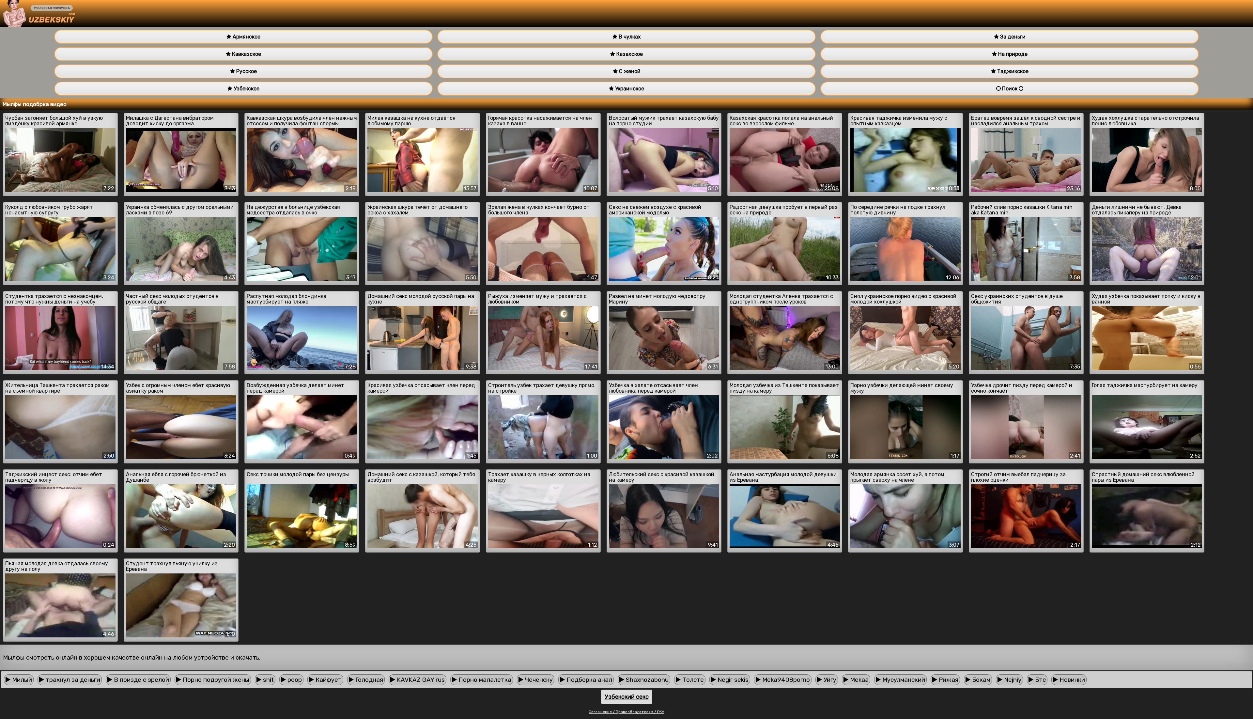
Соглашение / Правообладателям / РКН (626, 712)
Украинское (629, 89)
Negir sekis (732, 679)
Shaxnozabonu (646, 679)
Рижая (947, 679)
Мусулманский (903, 679)
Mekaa (858, 679)
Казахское (629, 54)
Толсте (692, 679)
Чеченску (538, 679)
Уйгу (829, 679)
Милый (21, 679)
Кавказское (246, 54)
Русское (246, 71)
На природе (1012, 54)
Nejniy (1011, 679)
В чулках (629, 37)
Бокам (980, 679)
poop (294, 679)
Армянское (245, 37)
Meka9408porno (785, 679)
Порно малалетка (484, 679)
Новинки (1071, 679)
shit (267, 679)
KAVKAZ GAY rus (420, 679)
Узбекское (245, 89)
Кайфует (328, 679)
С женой (629, 71)
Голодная (368, 679)
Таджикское (1012, 71)
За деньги (1012, 37)
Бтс (1039, 679)
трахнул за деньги (72, 679)
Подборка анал (588, 679)
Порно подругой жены (215, 679)
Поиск (1010, 89)
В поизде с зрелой (140, 679)
